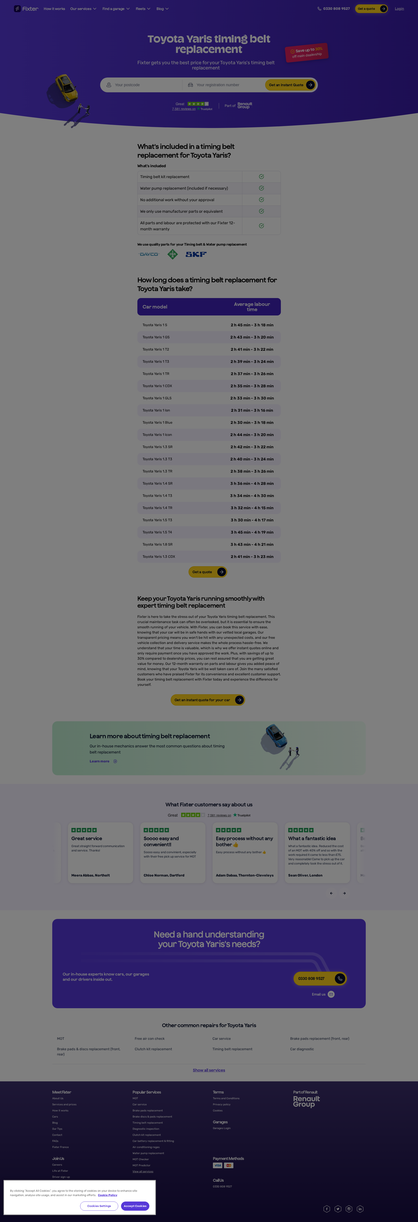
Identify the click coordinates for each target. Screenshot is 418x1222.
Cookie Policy (107, 1195)
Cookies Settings (99, 1206)
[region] (79, 1197)
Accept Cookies (135, 1206)
